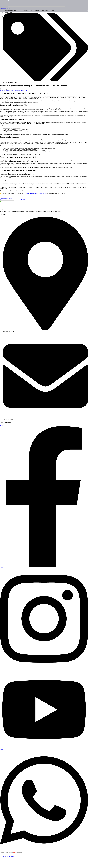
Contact (52, 10)
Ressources (44, 10)
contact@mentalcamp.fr (5, 8)
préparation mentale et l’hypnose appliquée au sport (36, 193)
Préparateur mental (27, 10)
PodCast (37, 10)
